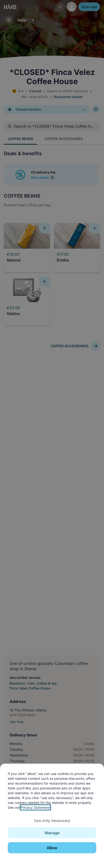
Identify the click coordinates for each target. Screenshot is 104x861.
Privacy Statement (35, 807)
